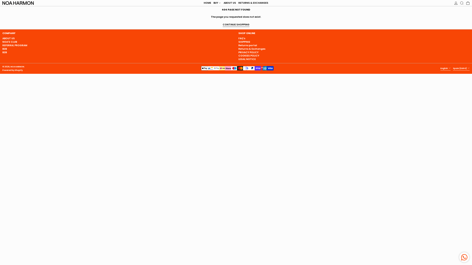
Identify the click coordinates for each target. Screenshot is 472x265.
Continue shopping (236, 24)
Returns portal (247, 45)
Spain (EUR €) (460, 68)
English (444, 68)
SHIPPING (244, 42)
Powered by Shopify (12, 70)
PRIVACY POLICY (248, 52)
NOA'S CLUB (9, 42)
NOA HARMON (17, 66)
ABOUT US (8, 38)
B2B (4, 49)
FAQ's (241, 38)
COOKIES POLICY (248, 55)
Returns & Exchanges (251, 49)
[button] (462, 3)
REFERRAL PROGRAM (14, 45)
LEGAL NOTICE (247, 59)
